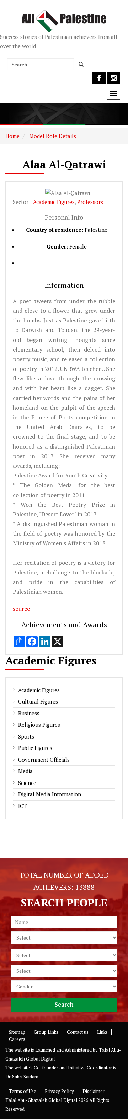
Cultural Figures (38, 701)
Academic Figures (54, 201)
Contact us (78, 1032)
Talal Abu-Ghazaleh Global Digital (41, 1100)
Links (102, 1032)
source (21, 609)
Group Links (46, 1032)
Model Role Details (52, 135)
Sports (26, 736)
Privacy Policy (59, 1091)
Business (28, 713)
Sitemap (17, 1032)
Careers (17, 1039)
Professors (90, 201)
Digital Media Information (49, 794)
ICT (22, 805)
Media (25, 771)
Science (27, 782)
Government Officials (44, 759)
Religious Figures (39, 724)
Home (12, 135)
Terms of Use (22, 1091)
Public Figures (35, 747)
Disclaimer (93, 1091)
